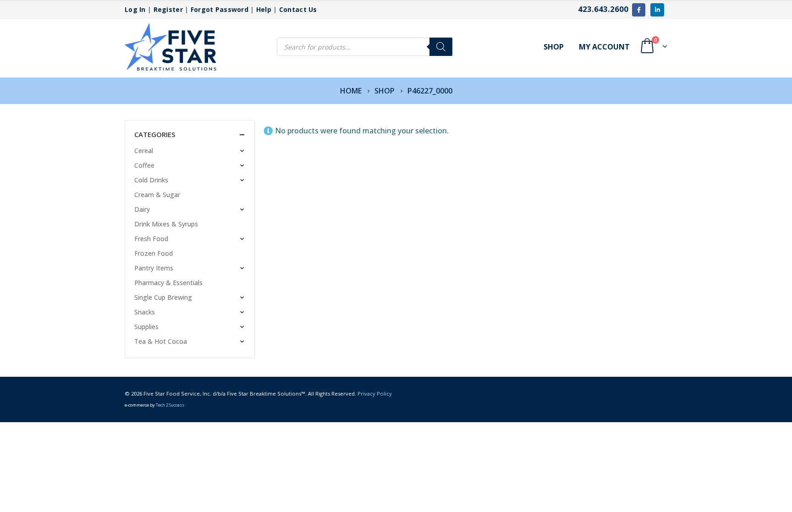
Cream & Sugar (157, 194)
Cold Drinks (151, 180)
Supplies (146, 326)
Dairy (142, 209)
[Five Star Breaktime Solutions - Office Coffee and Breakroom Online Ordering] (170, 47)
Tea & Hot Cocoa (160, 341)
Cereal (143, 150)
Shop (554, 47)
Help (263, 9)
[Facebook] (638, 10)
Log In (135, 9)
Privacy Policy (375, 393)
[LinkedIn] (657, 10)
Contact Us (298, 9)
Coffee (144, 165)
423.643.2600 (603, 9)
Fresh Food (151, 238)
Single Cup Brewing (163, 297)
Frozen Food (153, 253)
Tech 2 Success (170, 405)
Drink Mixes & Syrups (166, 224)
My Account (604, 47)
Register (168, 9)
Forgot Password (219, 9)
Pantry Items (153, 268)
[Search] (440, 47)
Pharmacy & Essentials (168, 282)
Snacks (144, 312)
